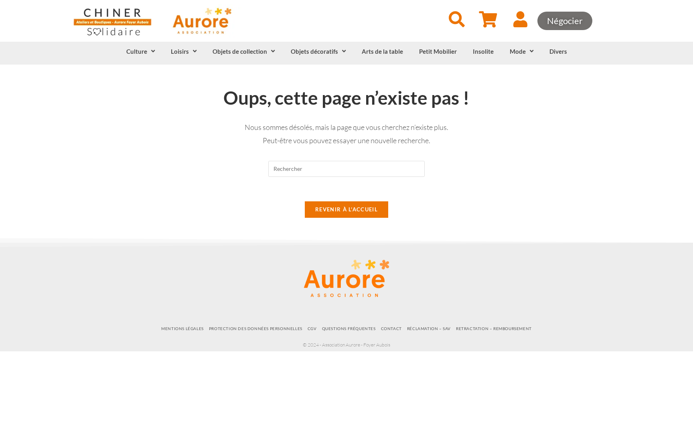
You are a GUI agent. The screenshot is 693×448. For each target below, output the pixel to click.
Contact (391, 328)
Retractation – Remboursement (494, 328)
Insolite (483, 51)
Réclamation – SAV (429, 328)
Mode (518, 51)
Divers (558, 51)
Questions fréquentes (349, 328)
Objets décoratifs (314, 51)
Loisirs (180, 51)
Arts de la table (382, 51)
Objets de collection (240, 51)
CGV (312, 328)
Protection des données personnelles (255, 328)
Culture (136, 51)
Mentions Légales (182, 328)
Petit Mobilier (438, 51)
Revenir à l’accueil (346, 209)
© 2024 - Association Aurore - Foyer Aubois (346, 345)
